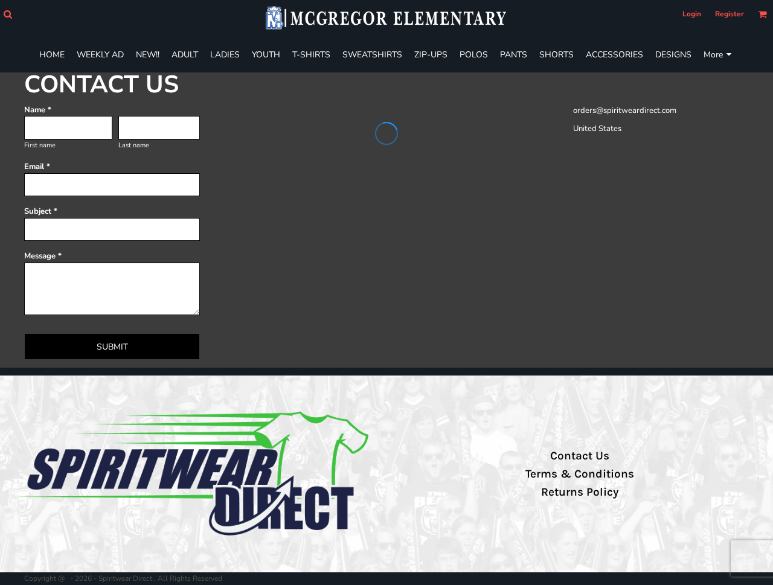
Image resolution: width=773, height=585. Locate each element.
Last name (133, 145)
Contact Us (579, 455)
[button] (7, 14)
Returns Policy (579, 492)
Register (729, 14)
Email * (37, 166)
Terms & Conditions (579, 474)
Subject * (40, 211)
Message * (43, 256)
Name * (37, 109)
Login (691, 14)
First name (40, 145)
